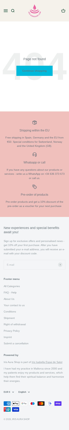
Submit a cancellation (16, 343)
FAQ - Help (10, 292)
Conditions (10, 311)
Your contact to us (14, 305)
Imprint (8, 337)
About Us (9, 298)
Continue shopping (34, 70)
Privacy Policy (12, 330)
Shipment (9, 318)
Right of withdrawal (15, 324)
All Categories (12, 286)
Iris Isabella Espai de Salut (47, 362)
